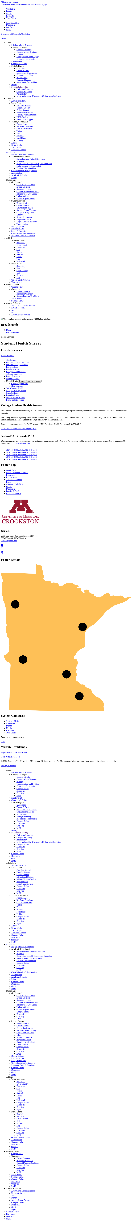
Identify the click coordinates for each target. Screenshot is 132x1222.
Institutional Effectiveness (26, 809)
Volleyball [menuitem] (20, 261)
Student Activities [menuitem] (23, 189)
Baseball (19, 1114)
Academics (10, 944)
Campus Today (12, 22)
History (14, 830)
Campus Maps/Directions (26, 779)
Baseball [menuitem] (19, 266)
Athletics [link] (9, 238)
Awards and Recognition (26, 819)
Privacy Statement (8, 765)
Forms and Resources (15, 400)
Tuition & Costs (22, 807)
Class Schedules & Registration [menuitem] (24, 170)
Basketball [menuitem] (20, 243)
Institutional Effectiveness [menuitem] (26, 73)
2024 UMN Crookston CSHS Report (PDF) (19, 428)
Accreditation (21, 814)
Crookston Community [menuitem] (25, 59)
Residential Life (17, 1058)
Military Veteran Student (26, 879)
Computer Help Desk (15, 484)
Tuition (19, 905)
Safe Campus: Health (14, 388)
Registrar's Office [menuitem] (23, 219)
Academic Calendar (14, 479)
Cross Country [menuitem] (22, 245)
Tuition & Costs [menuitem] (22, 70)
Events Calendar (23, 998)
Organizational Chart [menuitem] (25, 75)
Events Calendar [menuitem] (23, 187)
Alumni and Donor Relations (23, 1191)
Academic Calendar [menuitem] (19, 175)
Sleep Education (12, 378)
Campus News (17, 1154)
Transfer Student (23, 872)
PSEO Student (22, 881)
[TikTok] (66, 554)
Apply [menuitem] (13, 143)
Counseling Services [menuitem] (24, 208)
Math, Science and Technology (29, 958)
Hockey (19, 1123)
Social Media (16, 1174)
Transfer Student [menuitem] (23, 108)
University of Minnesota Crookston (15, 34)
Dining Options (17, 1056)
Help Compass (17, 386)
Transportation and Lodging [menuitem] (27, 57)
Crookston (10, 9)
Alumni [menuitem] (14, 310)
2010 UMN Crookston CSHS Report (21, 459)
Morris (9, 13)
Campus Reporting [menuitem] (24, 91)
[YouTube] (66, 549)
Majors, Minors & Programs (22, 947)
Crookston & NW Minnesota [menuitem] (23, 233)
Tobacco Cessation (14, 374)
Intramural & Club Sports (26, 1005)
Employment (11, 477)
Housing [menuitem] (19, 136)
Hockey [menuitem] (19, 275)
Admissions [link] (11, 98)
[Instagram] (66, 547)
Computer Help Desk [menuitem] (25, 212)
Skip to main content (9, 2)
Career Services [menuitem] (22, 205)
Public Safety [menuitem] (21, 94)
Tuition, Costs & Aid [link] (19, 122)
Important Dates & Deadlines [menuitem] (23, 236)
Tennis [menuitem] (19, 257)
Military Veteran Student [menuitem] (26, 115)
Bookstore (10, 475)
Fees (18, 907)
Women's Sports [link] (17, 240)
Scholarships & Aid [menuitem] (24, 217)
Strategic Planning (23, 816)
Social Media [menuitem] (16, 298)
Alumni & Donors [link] (13, 303)
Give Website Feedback (10, 757)
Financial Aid (21, 898)
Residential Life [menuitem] (17, 229)
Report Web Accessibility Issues (14, 752)
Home (8, 330)
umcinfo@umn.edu (9, 540)
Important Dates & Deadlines (23, 1065)
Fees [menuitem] (18, 133)
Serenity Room (12, 393)
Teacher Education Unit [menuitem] (26, 168)
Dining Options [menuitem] (17, 226)
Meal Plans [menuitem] (21, 138)
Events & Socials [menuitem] (18, 308)
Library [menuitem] (14, 177)
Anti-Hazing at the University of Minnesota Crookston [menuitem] (38, 96)
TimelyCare (11, 360)
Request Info (16, 928)
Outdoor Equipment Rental (27, 1002)
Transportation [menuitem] (22, 224)
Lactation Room (12, 395)
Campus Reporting (24, 837)
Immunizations (12, 367)
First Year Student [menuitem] (23, 105)
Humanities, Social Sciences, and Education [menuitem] (34, 164)
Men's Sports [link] (16, 263)
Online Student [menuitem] (22, 110)
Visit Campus (16, 930)
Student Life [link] (11, 180)
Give (3, 741)
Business (20, 954)
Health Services (12, 332)
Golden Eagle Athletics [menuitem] (25, 198)
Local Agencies (12, 369)
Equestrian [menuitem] (20, 247)
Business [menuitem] (20, 161)
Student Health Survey (15, 397)
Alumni (14, 1195)
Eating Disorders (13, 376)
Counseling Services (19, 383)
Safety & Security (18, 1060)
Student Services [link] (18, 201)
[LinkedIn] (66, 552)
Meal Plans (21, 912)
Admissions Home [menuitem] (18, 101)
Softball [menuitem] (19, 254)
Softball (19, 1093)
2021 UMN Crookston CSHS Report (21, 450)
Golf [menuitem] (18, 250)
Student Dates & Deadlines (27, 1163)
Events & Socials (18, 1193)
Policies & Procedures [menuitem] (25, 89)
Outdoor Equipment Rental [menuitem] (27, 191)
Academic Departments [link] (20, 157)
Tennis (19, 1095)
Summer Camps (17, 1177)
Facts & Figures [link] (17, 66)
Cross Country (22, 1084)
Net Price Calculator (24, 900)
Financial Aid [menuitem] (21, 124)
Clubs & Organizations (25, 995)
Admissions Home (18, 865)
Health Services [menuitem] (22, 203)
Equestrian (20, 1086)
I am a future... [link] (17, 103)
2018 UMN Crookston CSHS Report (21, 452)
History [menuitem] (14, 84)
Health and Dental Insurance (17, 362)
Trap (18, 1098)
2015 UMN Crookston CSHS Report (21, 455)
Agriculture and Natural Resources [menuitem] (30, 159)
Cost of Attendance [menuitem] (24, 129)
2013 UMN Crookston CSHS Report (21, 457)
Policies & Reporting (19, 833)
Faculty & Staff (12, 491)
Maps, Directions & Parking (17, 472)
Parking (19, 781)
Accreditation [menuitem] (21, 77)
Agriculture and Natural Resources (30, 951)
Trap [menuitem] (18, 259)
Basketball (20, 1081)
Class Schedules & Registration (24, 972)
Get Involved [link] (16, 182)
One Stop (10, 27)
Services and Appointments (17, 364)
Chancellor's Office (19, 800)
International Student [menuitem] (24, 112)
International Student (24, 877)
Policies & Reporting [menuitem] (19, 87)
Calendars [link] (15, 289)
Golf (18, 1088)
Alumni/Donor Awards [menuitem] (20, 315)
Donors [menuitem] (14, 312)
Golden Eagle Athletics (25, 1009)
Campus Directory (23, 777)
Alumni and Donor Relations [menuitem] (23, 305)
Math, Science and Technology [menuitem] (29, 166)
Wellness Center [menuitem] (23, 196)
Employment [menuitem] (16, 61)
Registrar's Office (23, 1040)
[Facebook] (66, 545)
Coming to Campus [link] (19, 47)
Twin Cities (11, 18)
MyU (8, 29)
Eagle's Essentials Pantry (26, 1042)
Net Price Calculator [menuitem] (24, 126)
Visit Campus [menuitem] (16, 147)
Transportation (22, 1044)
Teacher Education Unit (26, 961)
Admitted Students (18, 933)
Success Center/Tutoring (26, 1030)
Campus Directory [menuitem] (23, 50)
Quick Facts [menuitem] (21, 68)
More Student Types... (25, 884)
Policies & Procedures (25, 835)
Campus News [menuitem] (17, 287)
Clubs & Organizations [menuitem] (25, 184)
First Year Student (23, 870)
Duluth (9, 11)
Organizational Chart (25, 812)
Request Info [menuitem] (16, 145)
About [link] (8, 43)
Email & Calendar (13, 493)
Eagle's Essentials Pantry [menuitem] (26, 222)
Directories (10, 25)
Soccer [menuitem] (19, 252)
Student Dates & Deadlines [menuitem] (27, 296)
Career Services (22, 1026)
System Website (12, 721)
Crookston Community (25, 786)
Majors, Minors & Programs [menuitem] (22, 154)
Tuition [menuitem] (19, 131)
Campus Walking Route (16, 390)
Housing (19, 909)
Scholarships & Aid (24, 1037)
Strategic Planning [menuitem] (23, 80)
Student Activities (23, 1000)
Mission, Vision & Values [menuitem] (21, 45)
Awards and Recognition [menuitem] (26, 82)
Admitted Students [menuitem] (18, 150)
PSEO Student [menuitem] (22, 117)
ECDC (9, 486)
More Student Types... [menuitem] (25, 119)
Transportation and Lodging (27, 784)
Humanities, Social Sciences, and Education (34, 956)
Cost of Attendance (24, 902)
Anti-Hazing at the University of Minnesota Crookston (38, 842)
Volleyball (20, 1100)
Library (9, 482)
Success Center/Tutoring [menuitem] (26, 210)
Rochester (10, 16)
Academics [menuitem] (10, 152)
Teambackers (16, 1140)
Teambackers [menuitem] (16, 282)
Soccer (19, 1091)
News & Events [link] (12, 284)
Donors (14, 1198)
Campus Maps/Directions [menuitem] (26, 52)
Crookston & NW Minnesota (23, 1063)
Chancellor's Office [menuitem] (19, 64)
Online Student (22, 874)
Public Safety (21, 840)
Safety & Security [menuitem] (18, 231)
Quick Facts (11, 470)
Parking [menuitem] (19, 54)
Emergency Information (16, 371)
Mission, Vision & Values (21, 772)
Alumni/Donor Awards (20, 1200)
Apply (13, 926)
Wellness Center (23, 1007)
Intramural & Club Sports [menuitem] (26, 194)
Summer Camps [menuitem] (17, 301)
